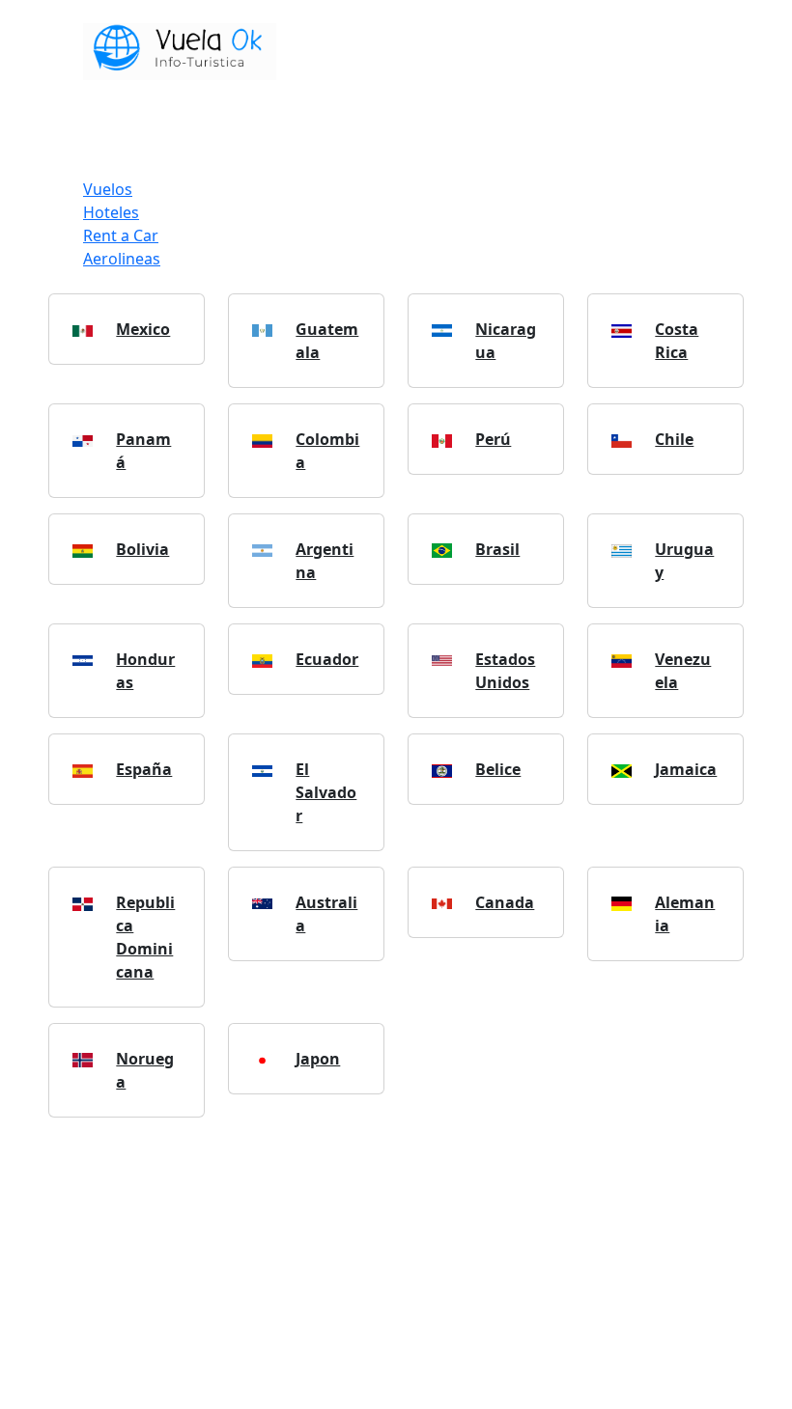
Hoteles (111, 212)
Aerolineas (121, 258)
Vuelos (107, 189)
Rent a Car (120, 235)
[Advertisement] (396, 1268)
